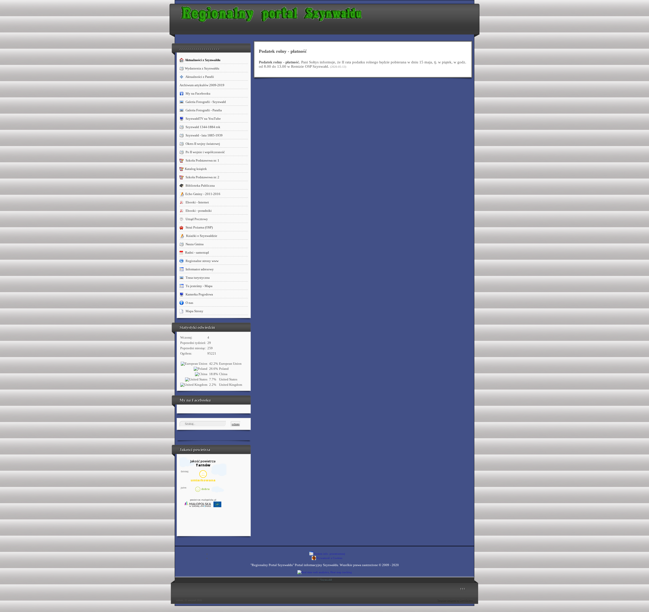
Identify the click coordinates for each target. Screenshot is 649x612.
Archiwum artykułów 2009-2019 (201, 85)
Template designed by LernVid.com (455, 600)
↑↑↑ (462, 589)
